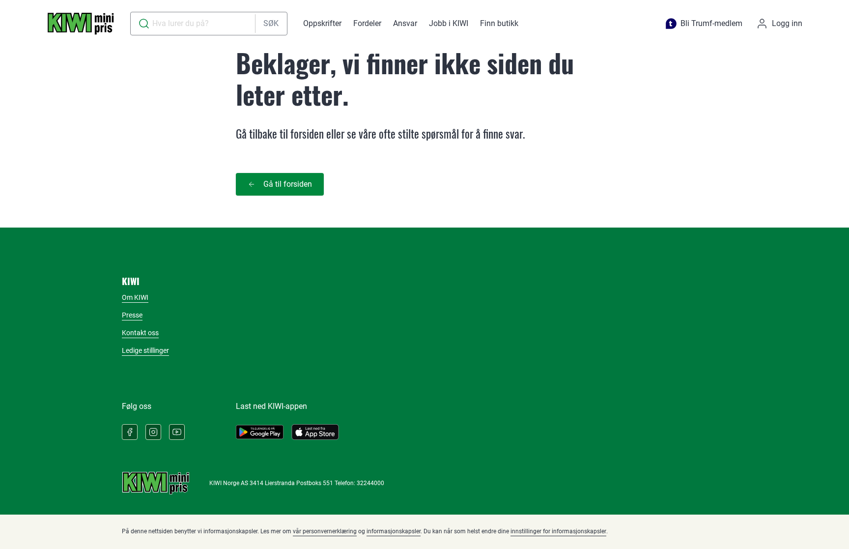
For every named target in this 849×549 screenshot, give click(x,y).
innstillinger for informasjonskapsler (558, 531)
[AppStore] (315, 432)
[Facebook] (130, 432)
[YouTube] (177, 432)
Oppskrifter (322, 23)
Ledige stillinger (145, 350)
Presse (132, 315)
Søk (271, 23)
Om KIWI (135, 297)
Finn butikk (499, 23)
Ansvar (405, 23)
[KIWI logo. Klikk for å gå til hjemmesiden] (80, 23)
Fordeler (367, 23)
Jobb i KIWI (448, 23)
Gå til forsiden (287, 184)
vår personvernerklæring (325, 531)
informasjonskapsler (394, 531)
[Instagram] (153, 432)
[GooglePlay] (259, 432)
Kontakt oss (140, 333)
